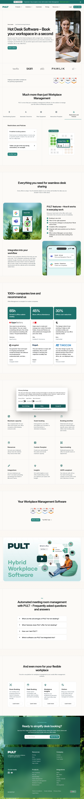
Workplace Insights (37, 782)
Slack (58, 772)
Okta (58, 782)
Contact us (59, 757)
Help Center (35, 763)
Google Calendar (61, 778)
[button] (19, 7)
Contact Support (36, 761)
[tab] (9, 115)
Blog (33, 757)
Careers (59, 755)
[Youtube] (12, 773)
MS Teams (59, 774)
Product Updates (36, 759)
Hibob (58, 776)
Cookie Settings (48, 791)
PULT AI (34, 774)
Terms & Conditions (37, 791)
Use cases (10, 24)
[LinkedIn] (9, 773)
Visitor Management (37, 778)
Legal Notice (35, 793)
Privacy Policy (57, 791)
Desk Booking (35, 776)
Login (70, 7)
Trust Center (60, 759)
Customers (39, 7)
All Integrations (60, 784)
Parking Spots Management (39, 780)
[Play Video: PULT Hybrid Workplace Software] (42, 559)
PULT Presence (36, 772)
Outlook (58, 780)
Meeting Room (36, 784)
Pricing (47, 7)
